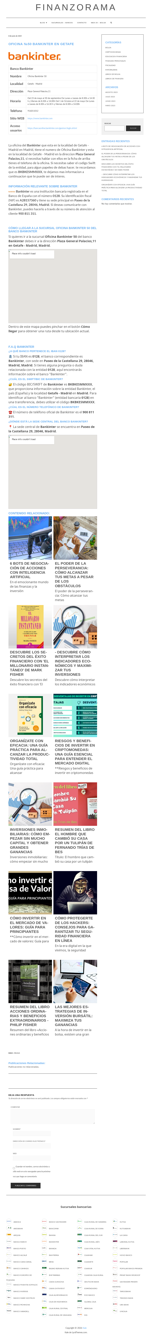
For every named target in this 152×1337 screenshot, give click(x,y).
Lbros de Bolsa (112, 74)
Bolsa (108, 47)
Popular (124, 1262)
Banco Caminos (21, 1268)
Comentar (15, 1107)
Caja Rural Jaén (92, 1242)
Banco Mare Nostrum (24, 1298)
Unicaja (123, 1311)
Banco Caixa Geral (23, 1262)
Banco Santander (57, 1222)
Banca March (20, 1242)
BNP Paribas (54, 1275)
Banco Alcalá (20, 1255)
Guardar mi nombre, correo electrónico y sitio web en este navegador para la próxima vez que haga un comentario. (31, 1172)
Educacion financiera (116, 56)
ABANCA (17, 1222)
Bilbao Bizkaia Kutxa (59, 1268)
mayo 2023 (110, 105)
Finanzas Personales (115, 61)
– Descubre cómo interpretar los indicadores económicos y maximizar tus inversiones (122, 177)
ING (85, 1315)
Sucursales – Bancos (62, 23)
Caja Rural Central (58, 1308)
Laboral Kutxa (127, 1242)
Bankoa (52, 1248)
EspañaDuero (90, 1288)
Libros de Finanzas (114, 79)
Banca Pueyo (20, 1248)
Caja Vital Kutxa (92, 1248)
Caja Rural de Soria (93, 1229)
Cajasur (88, 1268)
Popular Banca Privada (131, 1268)
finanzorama (76, 7)
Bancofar (54, 1229)
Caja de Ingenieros (58, 1302)
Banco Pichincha (22, 1305)
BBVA (51, 1262)
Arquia (17, 1235)
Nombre (17, 1129)
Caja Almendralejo (58, 1295)
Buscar (107, 123)
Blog (43, 23)
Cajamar (88, 1255)
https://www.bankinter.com (40, 119)
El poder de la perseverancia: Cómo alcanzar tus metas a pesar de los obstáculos (119, 156)
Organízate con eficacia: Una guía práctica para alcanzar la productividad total (122, 187)
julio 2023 (110, 97)
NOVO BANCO (126, 1255)
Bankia (52, 1235)
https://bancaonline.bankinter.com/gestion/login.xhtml (52, 128)
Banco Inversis (21, 1291)
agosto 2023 (111, 92)
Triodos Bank (126, 1298)
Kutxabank (125, 1229)
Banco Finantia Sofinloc (26, 1285)
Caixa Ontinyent (57, 1288)
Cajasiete (88, 1262)
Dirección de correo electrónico (29, 1141)
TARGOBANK (125, 1291)
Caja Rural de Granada (60, 1315)
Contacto (82, 23)
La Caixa (124, 1235)
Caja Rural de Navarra (95, 1222)
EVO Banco (89, 1295)
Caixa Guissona (56, 1282)
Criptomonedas (113, 52)
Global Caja (90, 1302)
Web (14, 1153)
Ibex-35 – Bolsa (98, 23)
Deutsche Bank (91, 1282)
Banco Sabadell (21, 1311)
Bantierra (54, 1255)
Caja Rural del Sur (93, 1235)
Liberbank (124, 1248)
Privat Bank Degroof (130, 1275)
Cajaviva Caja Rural (93, 1275)
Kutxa (123, 1222)
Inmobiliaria (111, 70)
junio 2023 (110, 101)
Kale (85, 1328)
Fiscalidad (110, 65)
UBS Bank (124, 1305)
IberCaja (88, 1308)
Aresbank (18, 1229)
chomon (17, 1053)
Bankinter (54, 1242)
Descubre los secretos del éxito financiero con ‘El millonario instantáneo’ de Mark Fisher (118, 167)
